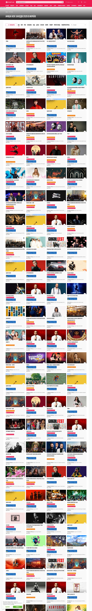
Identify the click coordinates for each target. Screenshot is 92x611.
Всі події (7, 5)
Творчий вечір (40, 5)
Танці (31, 5)
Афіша (7, 12)
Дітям (55, 5)
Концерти (12, 5)
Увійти (85, 2)
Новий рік (80, 5)
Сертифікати (74, 5)
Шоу (35, 5)
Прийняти (17, 607)
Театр (17, 5)
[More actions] (23, 39)
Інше (84, 5)
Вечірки (68, 5)
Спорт (51, 5)
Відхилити (8, 607)
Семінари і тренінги (61, 5)
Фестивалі (22, 5)
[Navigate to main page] (10, 2)
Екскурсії (46, 5)
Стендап (27, 5)
